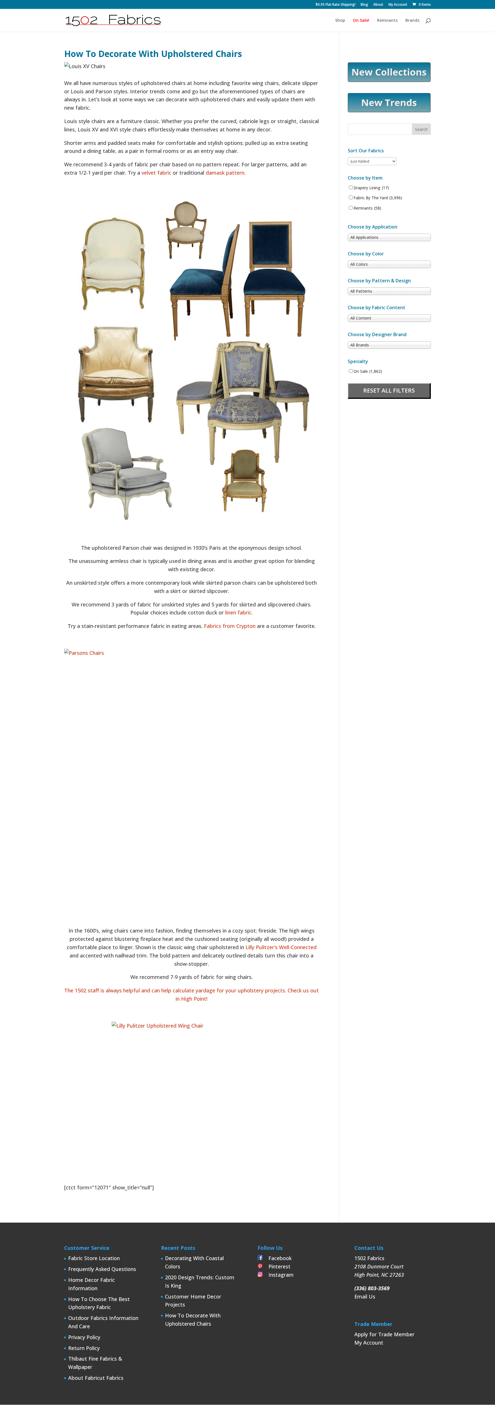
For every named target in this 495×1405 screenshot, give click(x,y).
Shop (340, 20)
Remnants (387, 20)
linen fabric (238, 612)
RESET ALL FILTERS (389, 390)
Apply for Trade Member (384, 1334)
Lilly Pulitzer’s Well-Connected (281, 947)
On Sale (367, 371)
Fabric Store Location (94, 1258)
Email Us (364, 1296)
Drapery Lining (371, 187)
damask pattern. (225, 172)
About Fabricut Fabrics (95, 1377)
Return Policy (84, 1348)
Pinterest (276, 1266)
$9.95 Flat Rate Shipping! (335, 5)
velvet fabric (157, 172)
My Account (397, 5)
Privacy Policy (84, 1337)
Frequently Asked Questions (102, 1269)
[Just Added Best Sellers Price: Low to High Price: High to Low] (372, 161)
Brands (412, 20)
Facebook (277, 1258)
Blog (364, 5)
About (378, 5)
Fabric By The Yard (377, 197)
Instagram (278, 1274)
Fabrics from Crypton (230, 625)
